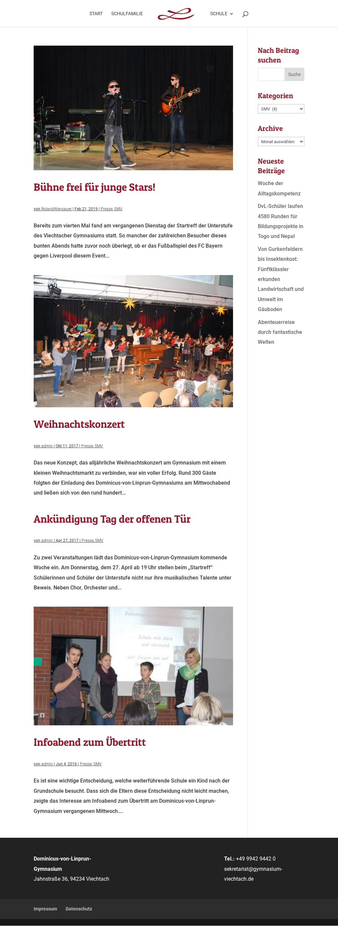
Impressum (45, 908)
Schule (218, 13)
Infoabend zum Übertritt (90, 742)
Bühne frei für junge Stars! (94, 187)
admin (47, 446)
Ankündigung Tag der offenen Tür (112, 518)
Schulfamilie (127, 13)
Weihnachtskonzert (79, 424)
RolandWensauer (56, 209)
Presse (107, 209)
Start (96, 13)
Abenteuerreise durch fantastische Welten (280, 332)
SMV (118, 209)
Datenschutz (79, 908)
